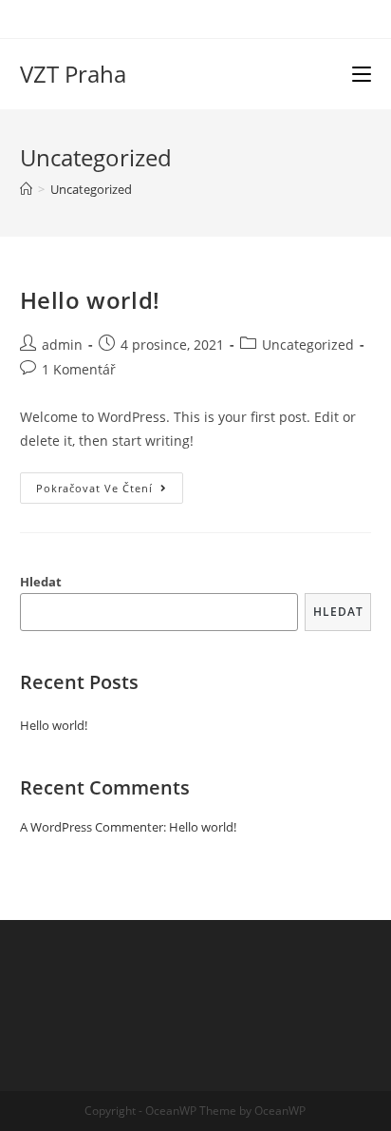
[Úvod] (26, 189)
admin (62, 344)
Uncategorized (308, 344)
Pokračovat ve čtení (109, 491)
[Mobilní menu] (361, 74)
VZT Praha (73, 73)
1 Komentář (79, 369)
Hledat (41, 581)
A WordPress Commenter (91, 826)
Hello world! (90, 300)
